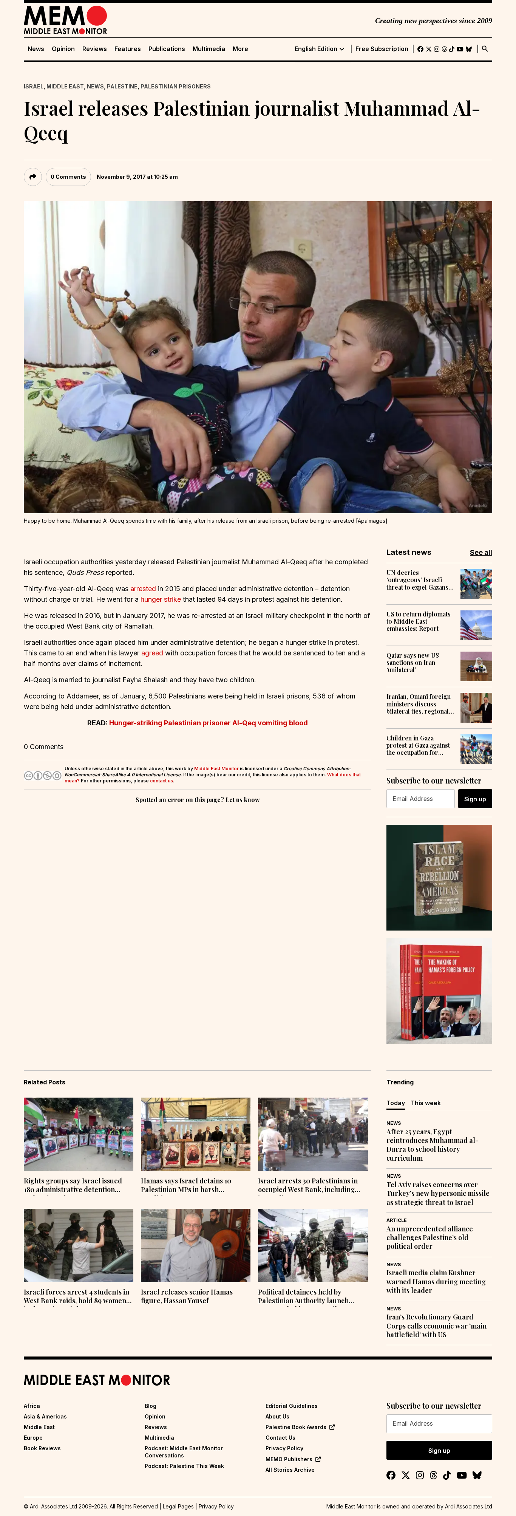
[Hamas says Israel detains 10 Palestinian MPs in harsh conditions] (195, 1134)
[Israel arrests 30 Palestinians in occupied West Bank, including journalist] (313, 1134)
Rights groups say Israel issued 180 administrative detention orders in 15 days (73, 1186)
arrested (143, 589)
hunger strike (161, 599)
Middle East (65, 86)
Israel (33, 86)
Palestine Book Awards (296, 1427)
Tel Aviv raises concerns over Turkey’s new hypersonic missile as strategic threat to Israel (438, 1193)
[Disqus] (197, 909)
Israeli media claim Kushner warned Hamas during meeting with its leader (436, 1281)
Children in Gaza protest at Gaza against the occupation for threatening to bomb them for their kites (418, 745)
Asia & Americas (45, 1416)
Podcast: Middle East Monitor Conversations (184, 1451)
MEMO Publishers (289, 1459)
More (240, 49)
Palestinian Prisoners (176, 86)
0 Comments (68, 176)
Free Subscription (381, 49)
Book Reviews (42, 1448)
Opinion (63, 49)
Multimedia (209, 49)
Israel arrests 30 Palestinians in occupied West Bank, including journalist (308, 1186)
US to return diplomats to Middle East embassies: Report (418, 621)
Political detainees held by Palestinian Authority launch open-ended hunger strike (303, 1297)
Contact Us (280, 1437)
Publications (166, 49)
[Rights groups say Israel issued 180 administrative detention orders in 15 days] (78, 1134)
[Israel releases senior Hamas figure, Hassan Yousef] (195, 1245)
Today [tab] (395, 1103)
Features (127, 49)
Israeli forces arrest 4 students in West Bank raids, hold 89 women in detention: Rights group (76, 1297)
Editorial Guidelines (292, 1406)
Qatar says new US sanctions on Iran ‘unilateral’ (412, 663)
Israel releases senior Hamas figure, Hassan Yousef (187, 1296)
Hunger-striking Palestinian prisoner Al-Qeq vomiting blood (208, 723)
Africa (32, 1406)
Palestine (122, 86)
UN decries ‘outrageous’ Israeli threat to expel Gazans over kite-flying (417, 580)
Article (396, 1220)
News (36, 49)
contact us (161, 781)
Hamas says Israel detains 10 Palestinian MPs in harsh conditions (186, 1186)
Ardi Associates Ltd (468, 1506)
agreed (152, 653)
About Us (277, 1416)
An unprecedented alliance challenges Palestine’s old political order (429, 1238)
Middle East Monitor (216, 768)
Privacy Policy (284, 1448)
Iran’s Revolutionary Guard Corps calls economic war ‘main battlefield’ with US (436, 1326)
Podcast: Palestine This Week (184, 1466)
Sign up (475, 799)
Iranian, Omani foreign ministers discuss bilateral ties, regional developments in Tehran (420, 704)
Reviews (94, 49)
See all (481, 552)
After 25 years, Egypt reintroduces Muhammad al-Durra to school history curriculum (432, 1145)
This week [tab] (426, 1103)
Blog (150, 1406)
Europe (33, 1437)
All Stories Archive (290, 1469)
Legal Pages (178, 1506)
